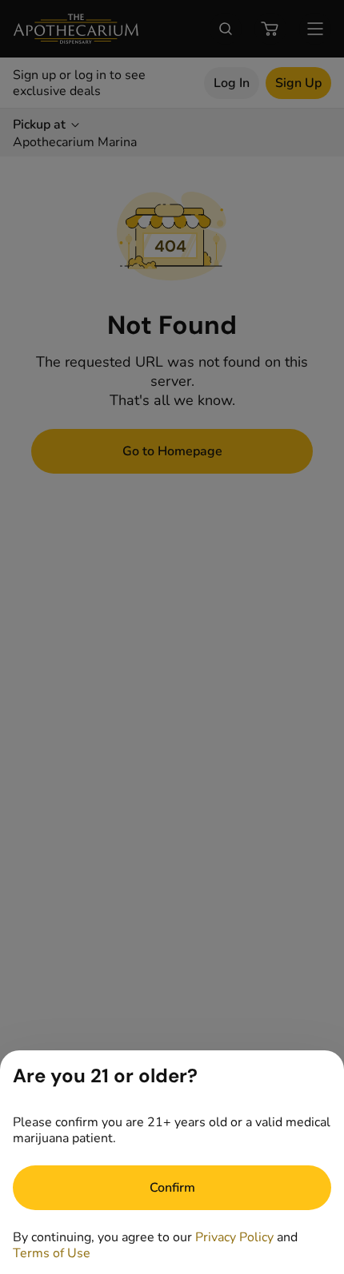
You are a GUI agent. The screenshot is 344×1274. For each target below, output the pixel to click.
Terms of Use (51, 1253)
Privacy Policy (234, 1237)
